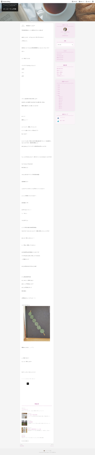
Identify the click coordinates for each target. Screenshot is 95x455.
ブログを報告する (52, 452)
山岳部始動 (30, 421)
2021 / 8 (60, 103)
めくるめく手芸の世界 (32, 414)
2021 (59, 95)
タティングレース (26, 372)
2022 (59, 93)
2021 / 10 (60, 100)
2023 (59, 91)
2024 (59, 89)
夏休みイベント (60, 70)
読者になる (33, 378)
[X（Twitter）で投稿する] (28, 384)
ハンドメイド (62, 117)
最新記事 (65, 65)
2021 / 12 (60, 96)
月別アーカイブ (65, 81)
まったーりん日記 (9, 9)
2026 (59, 85)
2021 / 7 (60, 104)
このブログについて (65, 35)
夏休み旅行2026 (60, 68)
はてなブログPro (60, 59)
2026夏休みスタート (60, 75)
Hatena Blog (46, 452)
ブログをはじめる (60, 55)
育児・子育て (62, 120)
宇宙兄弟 (23, 30)
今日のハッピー (30, 25)
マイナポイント (25, 409)
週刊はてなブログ (60, 57)
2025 (59, 87)
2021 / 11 (60, 98)
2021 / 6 (60, 106)
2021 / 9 (60, 101)
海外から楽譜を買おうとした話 (34, 429)
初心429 (23, 436)
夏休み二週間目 (60, 72)
